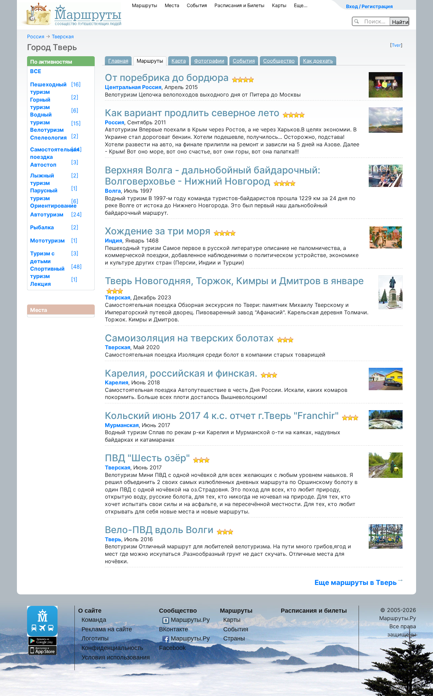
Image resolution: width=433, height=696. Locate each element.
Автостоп (43, 164)
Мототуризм (47, 240)
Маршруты (144, 5)
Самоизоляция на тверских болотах (189, 338)
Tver (396, 45)
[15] (76, 123)
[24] (76, 214)
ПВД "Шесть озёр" (147, 458)
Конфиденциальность (112, 647)
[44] (76, 149)
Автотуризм (46, 214)
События (197, 5)
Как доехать (318, 61)
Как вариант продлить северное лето (192, 113)
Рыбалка (42, 227)
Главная (118, 61)
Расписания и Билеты (239, 5)
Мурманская (122, 425)
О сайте (89, 610)
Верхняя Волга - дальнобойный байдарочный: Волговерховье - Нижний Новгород (212, 175)
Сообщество (279, 61)
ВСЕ (35, 71)
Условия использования (116, 657)
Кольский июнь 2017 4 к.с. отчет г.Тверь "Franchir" (222, 415)
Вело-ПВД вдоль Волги (159, 529)
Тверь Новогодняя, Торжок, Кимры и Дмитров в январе (234, 281)
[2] (74, 97)
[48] (76, 266)
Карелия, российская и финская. (181, 373)
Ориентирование (53, 205)
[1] (74, 188)
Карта (179, 61)
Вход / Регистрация (369, 6)
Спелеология (48, 137)
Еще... (300, 5)
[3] (74, 162)
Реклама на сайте (107, 629)
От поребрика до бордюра (167, 77)
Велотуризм (47, 129)
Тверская (63, 36)
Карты (279, 5)
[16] (76, 84)
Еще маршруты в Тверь (356, 582)
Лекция (40, 283)
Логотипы (95, 638)
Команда (94, 619)
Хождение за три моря (157, 231)
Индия (113, 240)
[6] (74, 110)
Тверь (113, 539)
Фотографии (209, 61)
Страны (234, 638)
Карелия (116, 382)
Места (172, 5)
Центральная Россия (133, 87)
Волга (113, 190)
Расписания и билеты (314, 610)
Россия (35, 36)
